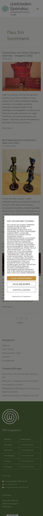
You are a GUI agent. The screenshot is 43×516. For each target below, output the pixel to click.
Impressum (27, 296)
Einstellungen (21, 290)
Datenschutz (16, 296)
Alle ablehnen (21, 284)
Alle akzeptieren (21, 278)
